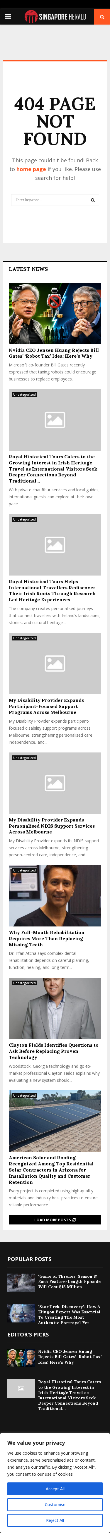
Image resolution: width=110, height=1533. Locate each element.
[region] (55, 1483)
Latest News (28, 269)
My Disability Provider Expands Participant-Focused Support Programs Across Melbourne (46, 706)
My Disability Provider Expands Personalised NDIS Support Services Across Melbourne (52, 826)
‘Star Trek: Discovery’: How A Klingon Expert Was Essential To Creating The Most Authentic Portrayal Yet (69, 1314)
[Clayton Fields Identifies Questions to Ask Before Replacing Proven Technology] (55, 1008)
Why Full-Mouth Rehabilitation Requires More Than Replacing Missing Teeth (46, 938)
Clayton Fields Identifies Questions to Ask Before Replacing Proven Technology (54, 1051)
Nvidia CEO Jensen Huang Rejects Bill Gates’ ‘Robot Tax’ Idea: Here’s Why (54, 353)
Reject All (55, 1520)
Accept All (55, 1488)
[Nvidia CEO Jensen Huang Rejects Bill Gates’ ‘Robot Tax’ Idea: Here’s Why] (55, 313)
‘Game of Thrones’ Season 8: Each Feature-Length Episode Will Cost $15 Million (69, 1281)
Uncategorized (24, 394)
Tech (16, 288)
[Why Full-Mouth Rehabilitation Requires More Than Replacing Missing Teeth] (55, 895)
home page (31, 169)
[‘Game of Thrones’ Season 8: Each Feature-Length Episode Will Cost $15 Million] (21, 1283)
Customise (55, 1504)
